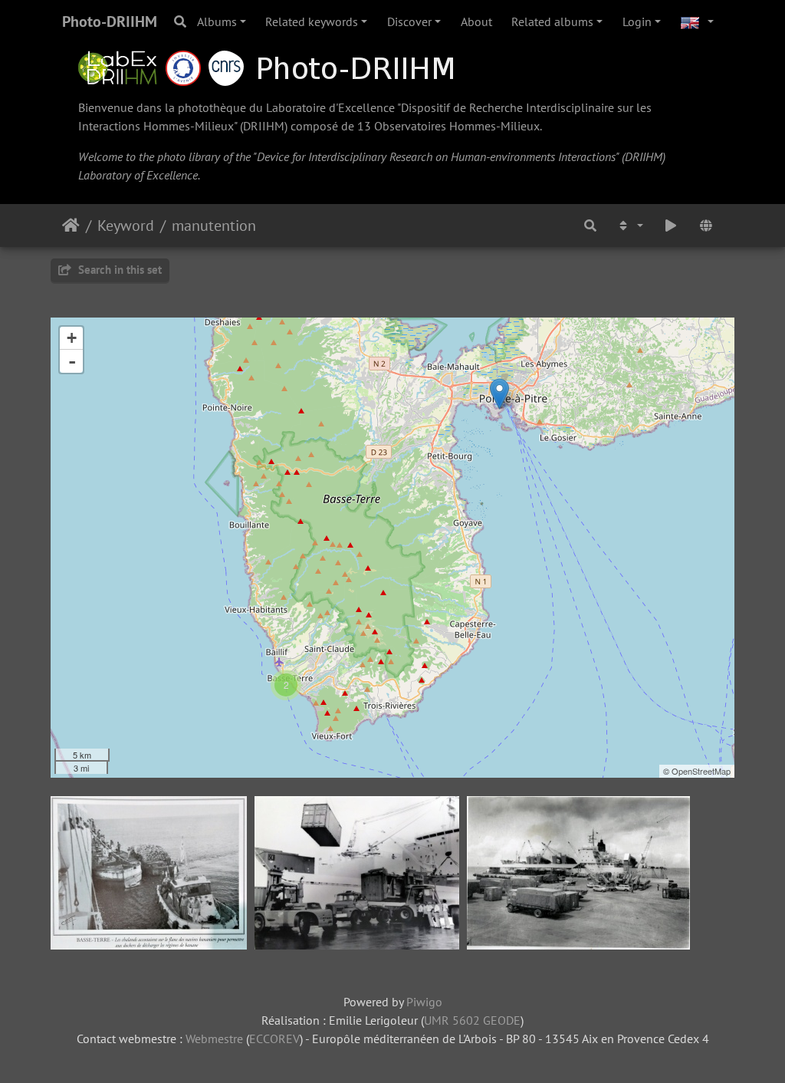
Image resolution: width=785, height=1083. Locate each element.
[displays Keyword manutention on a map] (706, 225)
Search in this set (118, 269)
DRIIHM (263, 125)
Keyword (125, 225)
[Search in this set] (590, 225)
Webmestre (214, 1038)
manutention (214, 225)
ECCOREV (274, 1038)
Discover (409, 21)
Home (71, 225)
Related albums (552, 21)
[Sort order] (630, 225)
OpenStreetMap (701, 771)
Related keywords (311, 21)
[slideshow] (670, 225)
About (476, 21)
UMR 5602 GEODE (472, 1020)
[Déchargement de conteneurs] (499, 394)
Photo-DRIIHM (109, 21)
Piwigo (424, 1001)
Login (637, 21)
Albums (217, 21)
